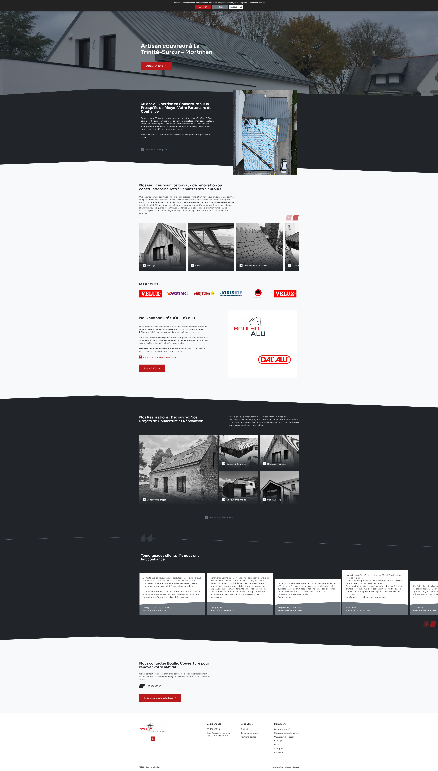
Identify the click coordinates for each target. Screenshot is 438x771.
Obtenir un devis (154, 66)
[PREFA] (204, 297)
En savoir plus (236, 6)
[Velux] (231, 297)
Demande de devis (249, 733)
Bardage (278, 741)
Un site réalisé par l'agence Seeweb (286, 767)
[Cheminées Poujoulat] (150, 297)
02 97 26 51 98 (213, 729)
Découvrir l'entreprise (156, 149)
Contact (244, 729)
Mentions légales (248, 737)
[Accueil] (153, 733)
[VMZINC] (258, 297)
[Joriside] (177, 297)
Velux (276, 744)
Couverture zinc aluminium (286, 733)
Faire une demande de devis (158, 698)
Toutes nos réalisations (221, 517)
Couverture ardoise (283, 729)
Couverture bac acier (284, 737)
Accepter (203, 6)
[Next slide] (295, 217)
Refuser (220, 6)
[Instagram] (153, 738)
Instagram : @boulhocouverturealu (159, 357)
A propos (278, 748)
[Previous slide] (288, 217)
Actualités (279, 752)
